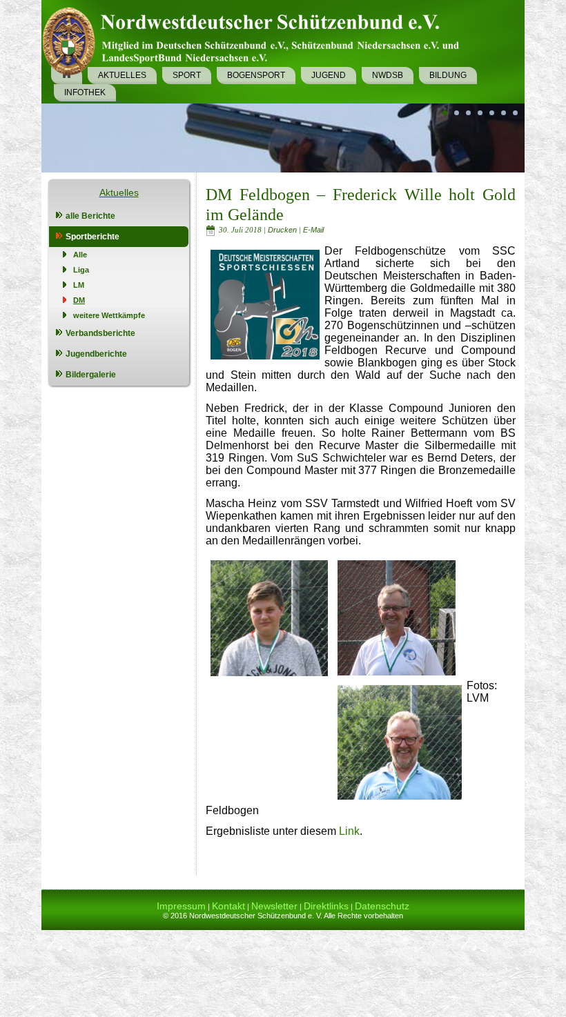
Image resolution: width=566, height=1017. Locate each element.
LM (78, 285)
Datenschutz (382, 905)
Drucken (283, 230)
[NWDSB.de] (256, 38)
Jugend (328, 75)
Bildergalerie (91, 374)
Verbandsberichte (100, 333)
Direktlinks (326, 905)
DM (79, 300)
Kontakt (228, 905)
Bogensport (256, 75)
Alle (80, 254)
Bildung (448, 75)
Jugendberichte (96, 354)
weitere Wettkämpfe (109, 315)
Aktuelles (122, 75)
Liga (81, 270)
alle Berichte (90, 216)
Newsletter (274, 905)
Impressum (181, 905)
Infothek (85, 92)
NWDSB (387, 75)
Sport (187, 75)
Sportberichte (92, 236)
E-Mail (313, 230)
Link (349, 831)
